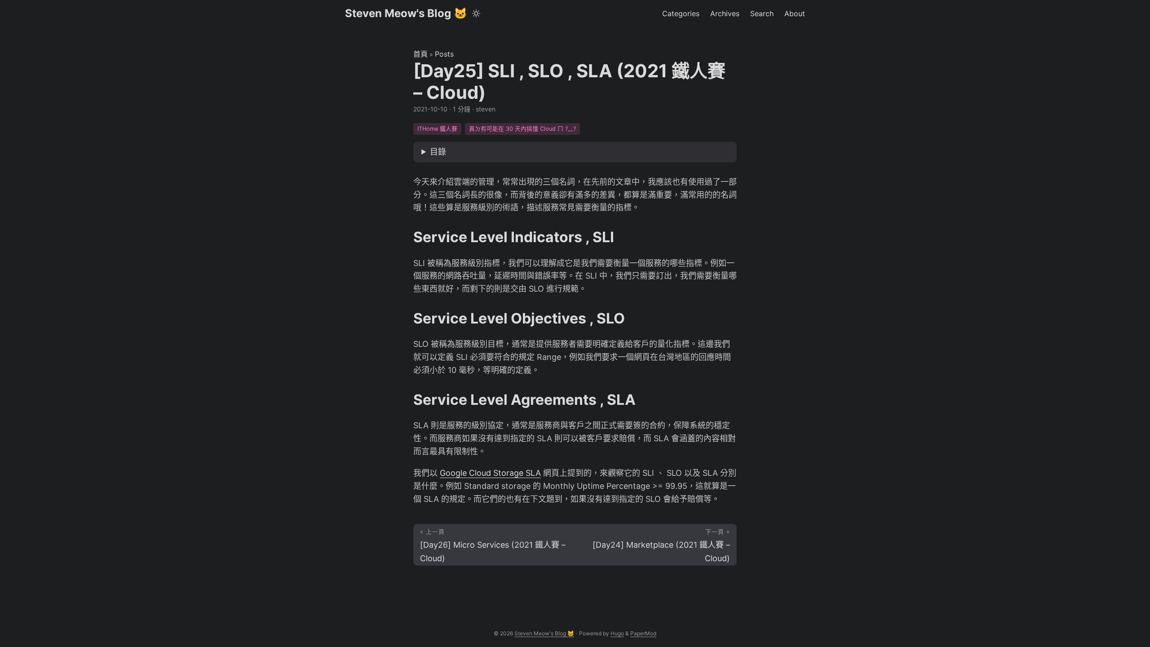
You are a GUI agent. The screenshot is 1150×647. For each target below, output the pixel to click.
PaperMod (643, 633)
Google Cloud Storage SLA (490, 473)
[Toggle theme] (476, 13)
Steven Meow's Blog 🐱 (406, 13)
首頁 (420, 53)
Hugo (617, 633)
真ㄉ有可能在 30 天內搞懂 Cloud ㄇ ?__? (522, 128)
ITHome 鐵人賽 (437, 128)
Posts (444, 53)
